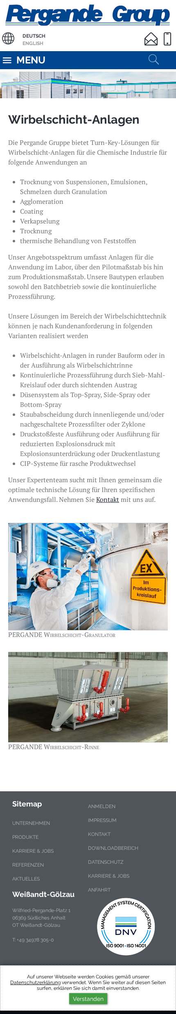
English (33, 43)
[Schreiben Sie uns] (152, 34)
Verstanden (88, 998)
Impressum (102, 820)
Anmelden (101, 806)
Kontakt (107, 499)
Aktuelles (26, 879)
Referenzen (28, 865)
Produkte (25, 837)
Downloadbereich (113, 848)
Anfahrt (99, 890)
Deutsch (34, 36)
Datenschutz (106, 862)
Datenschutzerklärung (35, 982)
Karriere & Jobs (33, 851)
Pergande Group (88, 14)
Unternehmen (31, 823)
